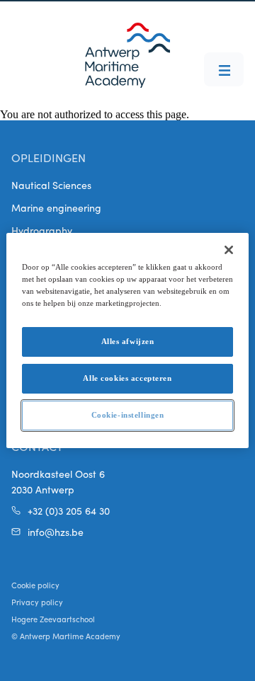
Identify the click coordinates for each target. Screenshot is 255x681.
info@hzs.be (56, 532)
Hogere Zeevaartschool (53, 618)
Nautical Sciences (51, 185)
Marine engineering (56, 207)
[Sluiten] (228, 249)
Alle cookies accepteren (127, 378)
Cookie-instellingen (127, 415)
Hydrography (41, 230)
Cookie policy (35, 584)
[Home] (127, 55)
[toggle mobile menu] (224, 69)
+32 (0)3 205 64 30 (69, 510)
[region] (127, 340)
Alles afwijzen (127, 341)
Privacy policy (37, 601)
